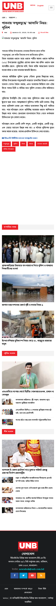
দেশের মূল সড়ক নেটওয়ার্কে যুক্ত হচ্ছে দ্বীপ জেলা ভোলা (34, 490)
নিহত (23, 144)
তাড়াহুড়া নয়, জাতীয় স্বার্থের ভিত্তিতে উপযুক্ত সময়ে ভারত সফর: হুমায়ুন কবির (34, 500)
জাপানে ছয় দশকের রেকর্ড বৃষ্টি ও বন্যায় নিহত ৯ (22, 305)
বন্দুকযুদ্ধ (6, 144)
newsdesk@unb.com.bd (28, 569)
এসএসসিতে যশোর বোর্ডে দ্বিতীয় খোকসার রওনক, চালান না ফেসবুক (28, 393)
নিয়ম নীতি (42, 588)
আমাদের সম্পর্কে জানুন (23, 588)
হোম (3, 17)
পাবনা (31, 144)
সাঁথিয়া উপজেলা (9, 149)
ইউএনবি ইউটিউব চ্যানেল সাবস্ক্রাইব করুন (20, 138)
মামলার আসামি (42, 144)
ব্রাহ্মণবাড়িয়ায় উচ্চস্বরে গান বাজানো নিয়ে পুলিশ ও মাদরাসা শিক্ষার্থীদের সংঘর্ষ (27, 267)
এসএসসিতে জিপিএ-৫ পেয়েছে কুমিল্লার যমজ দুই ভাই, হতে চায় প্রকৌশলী (33, 411)
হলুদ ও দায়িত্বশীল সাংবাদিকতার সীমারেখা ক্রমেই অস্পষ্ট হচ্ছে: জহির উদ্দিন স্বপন (34, 479)
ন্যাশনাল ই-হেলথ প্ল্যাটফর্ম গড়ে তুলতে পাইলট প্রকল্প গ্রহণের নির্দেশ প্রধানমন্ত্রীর (24, 471)
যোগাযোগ (28, 592)
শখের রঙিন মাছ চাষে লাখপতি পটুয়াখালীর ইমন (33, 420)
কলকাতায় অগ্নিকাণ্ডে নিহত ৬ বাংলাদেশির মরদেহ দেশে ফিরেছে (34, 510)
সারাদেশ (12, 17)
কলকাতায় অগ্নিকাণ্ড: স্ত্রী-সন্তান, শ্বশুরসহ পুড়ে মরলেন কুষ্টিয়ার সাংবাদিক (33, 401)
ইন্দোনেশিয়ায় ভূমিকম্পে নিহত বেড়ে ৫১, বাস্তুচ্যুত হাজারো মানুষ (27, 342)
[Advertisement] (28, 189)
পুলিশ (15, 144)
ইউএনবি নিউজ (44, 32)
